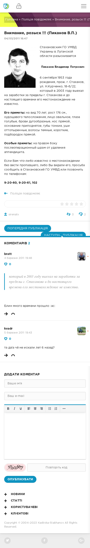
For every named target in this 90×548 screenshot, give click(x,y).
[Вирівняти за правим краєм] (41, 408)
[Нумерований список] (56, 408)
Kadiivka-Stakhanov (51, 523)
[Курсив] (14, 408)
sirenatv (14, 214)
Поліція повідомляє (36, 19)
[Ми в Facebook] (44, 540)
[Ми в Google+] (81, 540)
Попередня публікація (28, 228)
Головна (11, 19)
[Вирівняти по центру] (35, 408)
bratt (8, 254)
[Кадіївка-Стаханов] (6, 6)
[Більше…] (64, 408)
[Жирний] (8, 408)
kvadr (8, 328)
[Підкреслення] (21, 408)
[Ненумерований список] (49, 408)
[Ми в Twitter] (7, 540)
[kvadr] (81, 328)
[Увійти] (19, 6)
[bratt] (81, 254)
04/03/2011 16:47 (15, 39)
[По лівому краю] (29, 408)
